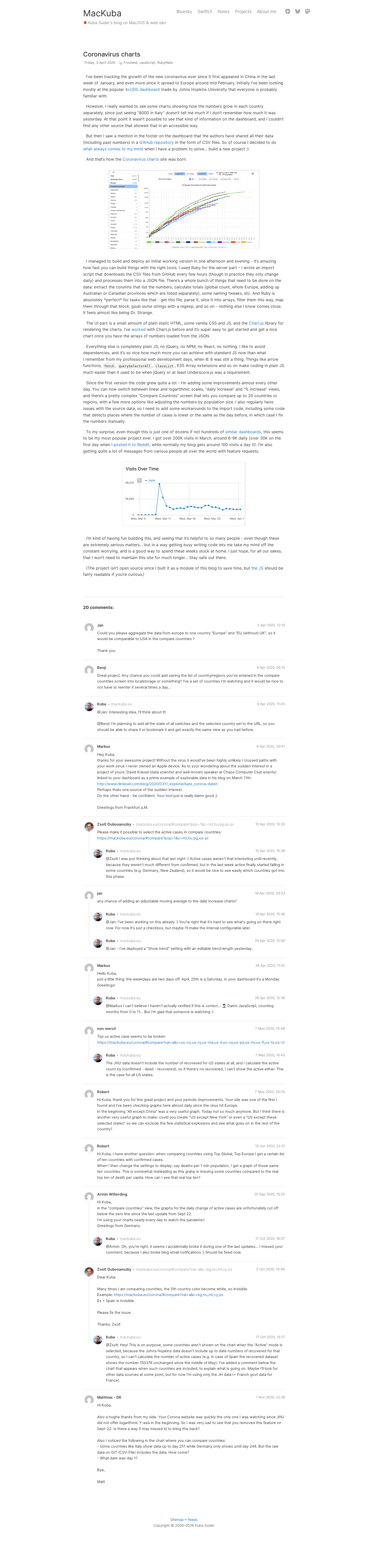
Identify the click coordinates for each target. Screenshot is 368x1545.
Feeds (193, 1519)
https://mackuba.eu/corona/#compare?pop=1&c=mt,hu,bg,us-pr (153, 838)
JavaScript (147, 63)
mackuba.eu (121, 704)
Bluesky (184, 11)
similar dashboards (243, 431)
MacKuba (102, 13)
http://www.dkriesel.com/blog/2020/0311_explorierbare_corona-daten (157, 784)
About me (266, 11)
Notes (224, 11)
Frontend (130, 63)
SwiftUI (205, 11)
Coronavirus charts (111, 54)
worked (138, 329)
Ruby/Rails (165, 63)
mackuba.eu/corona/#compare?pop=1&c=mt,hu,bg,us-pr (185, 824)
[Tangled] (287, 11)
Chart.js (256, 323)
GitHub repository (156, 142)
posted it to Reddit (131, 444)
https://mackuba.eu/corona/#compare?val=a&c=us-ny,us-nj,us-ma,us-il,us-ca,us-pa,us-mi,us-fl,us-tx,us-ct (191, 1042)
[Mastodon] (307, 11)
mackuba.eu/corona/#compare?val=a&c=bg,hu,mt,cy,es (184, 1269)
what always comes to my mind (113, 148)
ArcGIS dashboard (142, 89)
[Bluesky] (297, 11)
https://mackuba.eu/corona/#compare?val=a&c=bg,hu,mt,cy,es (168, 1294)
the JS (257, 568)
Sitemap (177, 1519)
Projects (243, 11)
